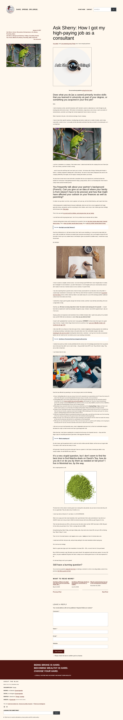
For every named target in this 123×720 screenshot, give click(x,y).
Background (16, 35)
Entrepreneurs (27, 32)
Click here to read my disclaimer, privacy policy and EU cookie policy (22, 717)
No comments (37, 39)
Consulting (32, 35)
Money (36, 32)
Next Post (105, 592)
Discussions (20, 32)
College (27, 35)
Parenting (9, 34)
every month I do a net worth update (73, 401)
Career (14, 32)
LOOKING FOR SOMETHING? (11, 710)
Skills (30, 37)
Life (32, 32)
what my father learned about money (73, 223)
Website (55, 643)
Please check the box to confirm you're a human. (68, 655)
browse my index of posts (25, 703)
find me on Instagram (39, 703)
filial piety (65, 209)
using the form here (87, 90)
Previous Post (57, 592)
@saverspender (19, 690)
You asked (55, 43)
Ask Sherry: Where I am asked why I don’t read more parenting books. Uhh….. (61, 583)
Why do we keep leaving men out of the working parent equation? (98, 582)
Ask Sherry (9, 32)
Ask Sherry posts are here (64, 571)
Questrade (12, 699)
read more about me (13, 703)
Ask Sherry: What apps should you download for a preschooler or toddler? (80, 583)
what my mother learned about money (96, 223)
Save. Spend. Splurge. (27, 9)
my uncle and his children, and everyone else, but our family (78, 213)
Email (55, 636)
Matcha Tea (16, 37)
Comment (56, 611)
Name (55, 628)
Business (21, 35)
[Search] (113, 9)
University (34, 37)
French (10, 37)
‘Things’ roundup (19, 696)
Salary (13, 34)
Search (56, 713)
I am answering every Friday (68, 43)
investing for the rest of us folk (61, 333)
